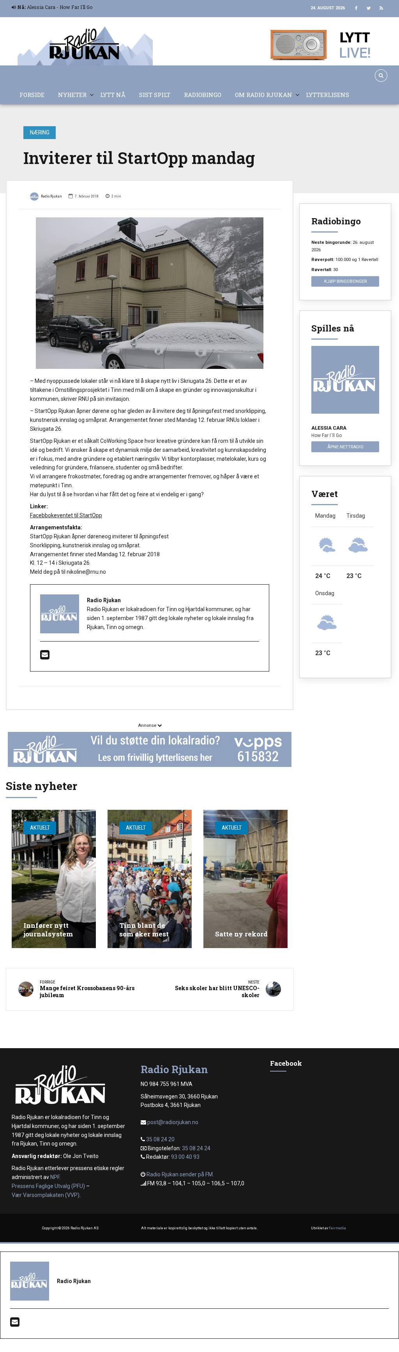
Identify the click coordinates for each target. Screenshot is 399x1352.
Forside (31, 95)
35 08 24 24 (196, 1148)
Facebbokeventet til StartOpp (66, 515)
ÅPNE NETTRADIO (345, 446)
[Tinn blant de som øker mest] (149, 878)
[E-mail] (44, 657)
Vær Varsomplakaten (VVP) (45, 1195)
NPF (54, 1177)
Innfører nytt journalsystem (48, 929)
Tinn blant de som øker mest (144, 929)
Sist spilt (154, 95)
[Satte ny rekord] (245, 878)
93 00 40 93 (185, 1157)
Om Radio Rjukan (263, 95)
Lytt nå (112, 95)
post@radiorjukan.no (172, 1122)
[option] (149, 293)
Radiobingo (202, 95)
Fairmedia (337, 1228)
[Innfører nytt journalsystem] (53, 878)
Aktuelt (40, 827)
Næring (39, 132)
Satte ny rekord (241, 933)
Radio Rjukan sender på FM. (180, 1174)
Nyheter (72, 95)
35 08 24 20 (160, 1139)
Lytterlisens (327, 95)
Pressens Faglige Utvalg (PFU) (48, 1186)
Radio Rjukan (51, 196)
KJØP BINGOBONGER (345, 281)
